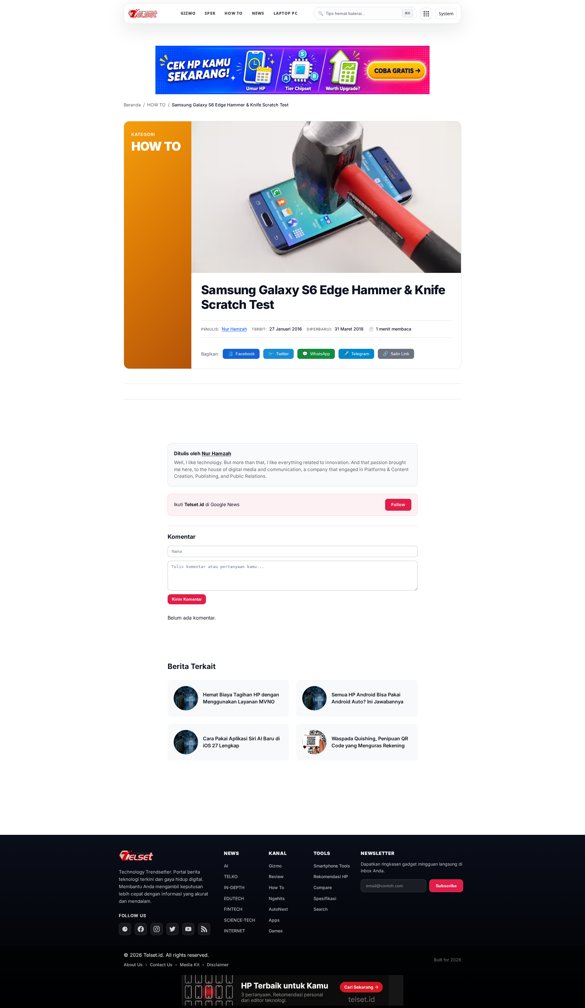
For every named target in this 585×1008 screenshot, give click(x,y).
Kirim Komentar (187, 599)
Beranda (132, 104)
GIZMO (188, 13)
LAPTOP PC (286, 13)
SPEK (210, 13)
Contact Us (161, 964)
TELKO (231, 876)
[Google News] (125, 929)
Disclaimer (218, 964)
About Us (133, 964)
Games (276, 930)
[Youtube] (188, 929)
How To (276, 887)
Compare (323, 887)
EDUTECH (234, 898)
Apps (274, 920)
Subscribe (446, 885)
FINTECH (233, 909)
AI (226, 865)
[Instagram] (157, 929)
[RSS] (204, 929)
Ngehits (277, 898)
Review (276, 876)
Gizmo (275, 865)
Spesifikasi (325, 898)
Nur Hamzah (234, 328)
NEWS (258, 13)
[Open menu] (426, 14)
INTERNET (234, 930)
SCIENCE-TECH (239, 920)
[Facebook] (141, 929)
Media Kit (190, 964)
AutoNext (278, 909)
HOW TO (234, 13)
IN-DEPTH (234, 887)
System (446, 13)
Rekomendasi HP (331, 876)
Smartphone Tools (332, 865)
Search (321, 909)
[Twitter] (172, 929)
